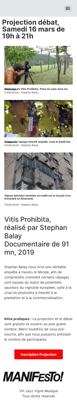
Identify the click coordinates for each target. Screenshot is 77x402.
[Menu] (68, 8)
